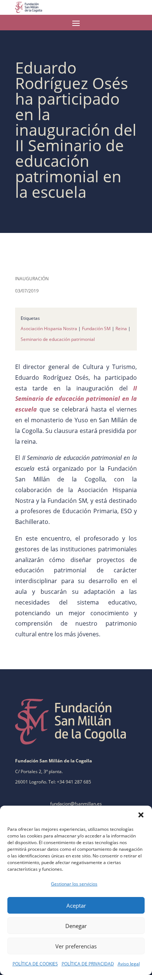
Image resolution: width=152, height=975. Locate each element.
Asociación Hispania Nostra (49, 328)
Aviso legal (129, 964)
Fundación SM (96, 328)
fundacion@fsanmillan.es (76, 803)
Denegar (76, 926)
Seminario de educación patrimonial (58, 339)
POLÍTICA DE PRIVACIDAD (88, 964)
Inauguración (32, 278)
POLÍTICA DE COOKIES (35, 964)
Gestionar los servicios (74, 884)
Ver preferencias (76, 946)
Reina (121, 328)
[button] (141, 815)
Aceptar (76, 905)
